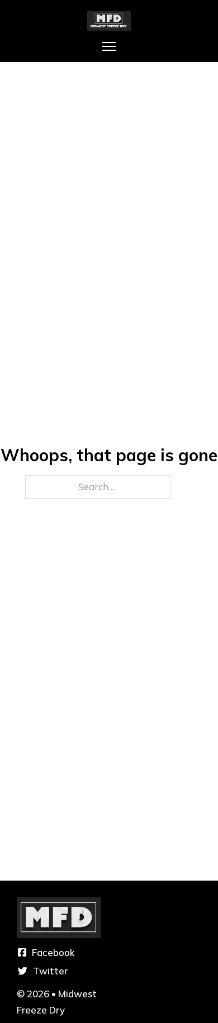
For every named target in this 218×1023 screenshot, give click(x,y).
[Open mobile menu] (109, 46)
